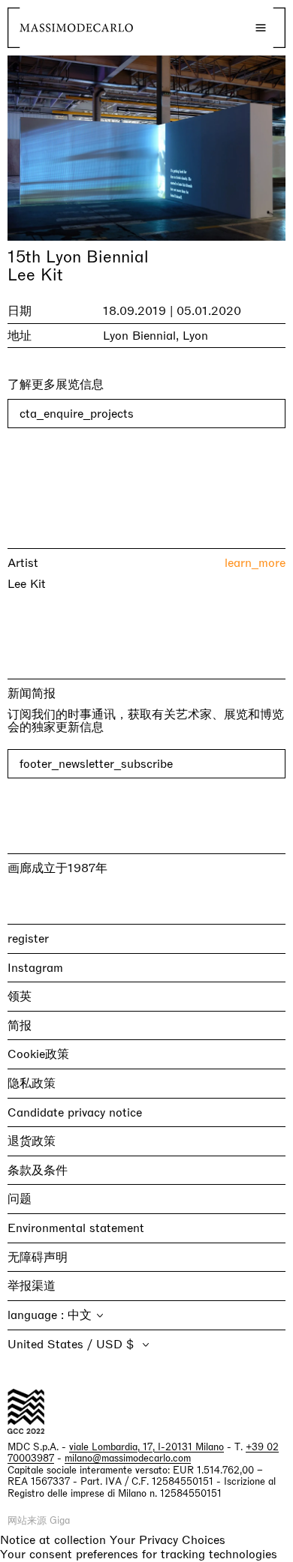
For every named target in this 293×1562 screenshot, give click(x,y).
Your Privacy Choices (167, 1540)
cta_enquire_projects (77, 413)
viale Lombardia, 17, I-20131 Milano (146, 1447)
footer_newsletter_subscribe (96, 764)
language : (38, 1315)
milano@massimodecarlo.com (128, 1458)
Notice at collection (53, 1540)
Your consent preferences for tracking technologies (138, 1554)
